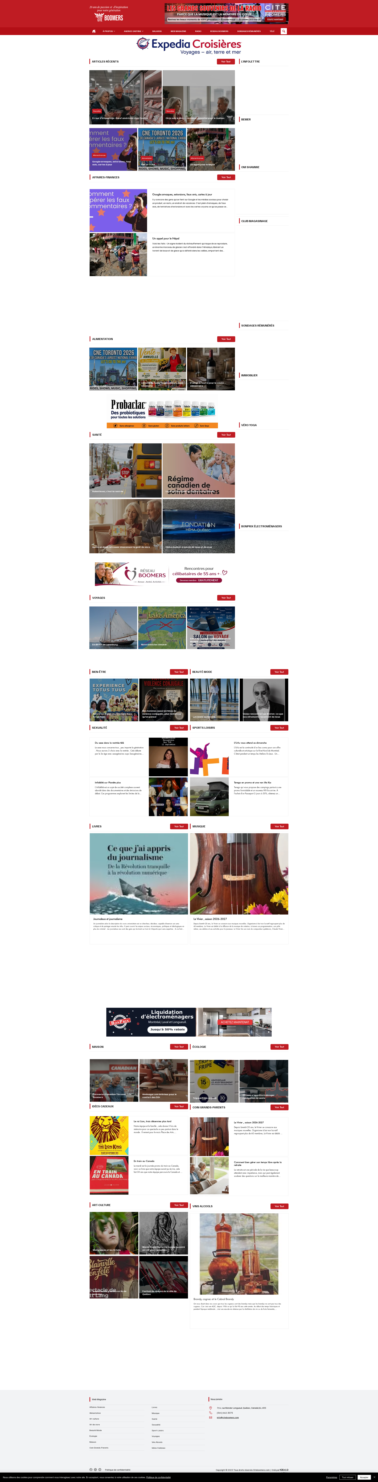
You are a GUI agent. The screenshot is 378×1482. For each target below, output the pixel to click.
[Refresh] (94, 31)
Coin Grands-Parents (98, 1395)
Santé (154, 1366)
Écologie (93, 1383)
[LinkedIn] (99, 1417)
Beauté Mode (95, 1378)
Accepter (364, 1477)
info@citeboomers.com (228, 1365)
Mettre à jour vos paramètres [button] (201, 289)
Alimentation (95, 1360)
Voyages (156, 1384)
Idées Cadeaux (158, 1395)
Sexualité (156, 1372)
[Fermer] (374, 1477)
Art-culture (94, 1366)
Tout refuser (347, 1477)
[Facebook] (90, 1417)
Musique (155, 1360)
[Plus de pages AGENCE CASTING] (142, 31)
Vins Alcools (157, 1389)
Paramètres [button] (331, 1477)
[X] (95, 1417)
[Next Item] (283, 1215)
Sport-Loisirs (158, 1378)
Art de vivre (94, 1372)
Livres (154, 1355)
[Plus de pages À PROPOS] (114, 31)
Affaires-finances (97, 1354)
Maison (92, 1389)
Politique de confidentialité (117, 1417)
